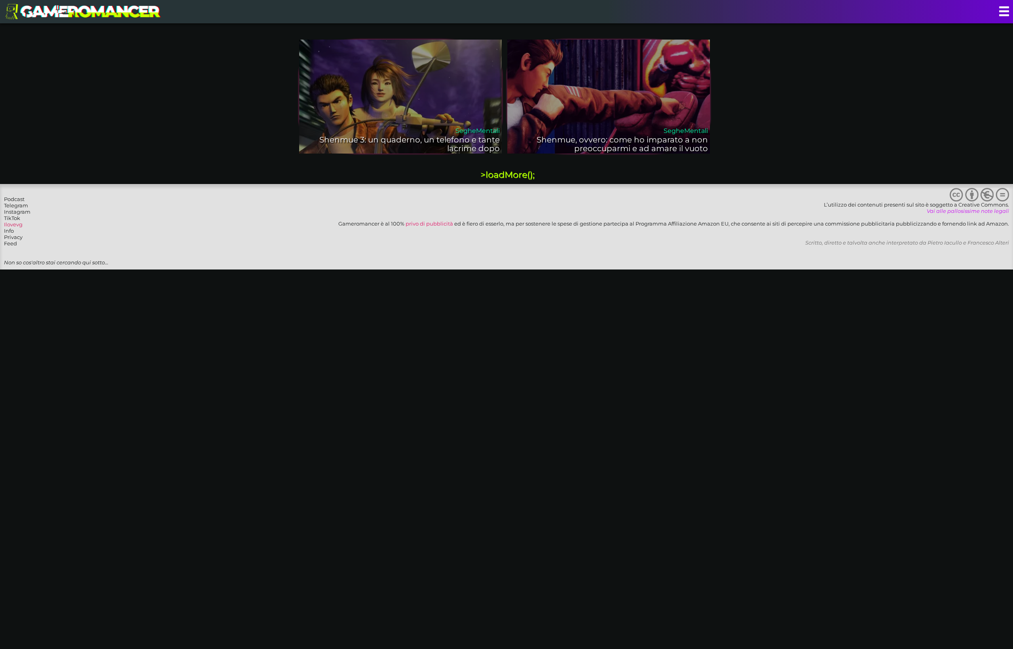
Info (9, 231)
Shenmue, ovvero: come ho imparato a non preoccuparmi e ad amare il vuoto (622, 144)
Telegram (16, 205)
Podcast (14, 199)
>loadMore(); (507, 174)
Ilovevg (13, 224)
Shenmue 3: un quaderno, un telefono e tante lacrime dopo (409, 144)
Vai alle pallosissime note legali (968, 211)
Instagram (17, 212)
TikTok (12, 218)
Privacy (13, 237)
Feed (10, 243)
